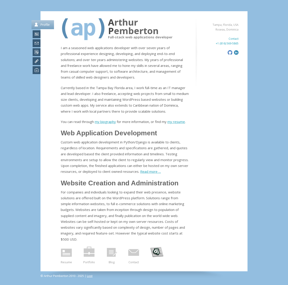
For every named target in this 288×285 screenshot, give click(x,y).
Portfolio (89, 262)
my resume (176, 121)
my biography (105, 121)
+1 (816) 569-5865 (227, 43)
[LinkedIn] (235, 54)
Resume (66, 262)
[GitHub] (229, 54)
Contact (133, 262)
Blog (112, 262)
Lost (89, 276)
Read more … (150, 171)
